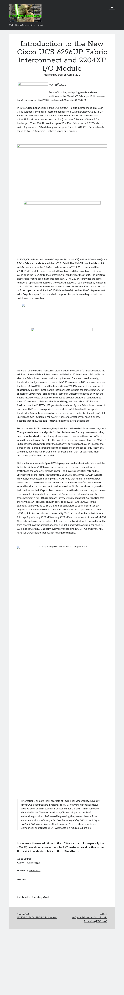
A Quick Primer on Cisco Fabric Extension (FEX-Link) (89, 919)
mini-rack (48, 420)
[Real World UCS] (25, 21)
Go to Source (24, 858)
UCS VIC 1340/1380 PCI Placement (37, 917)
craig (60, 74)
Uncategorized (40, 897)
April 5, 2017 (74, 74)
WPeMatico (34, 870)
